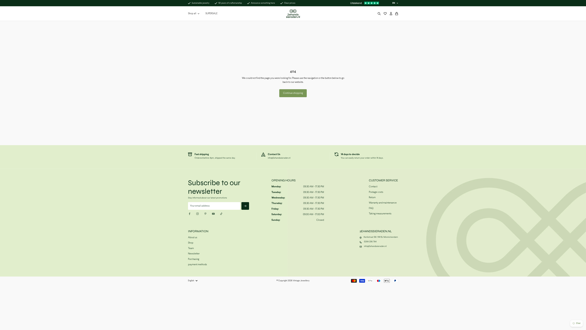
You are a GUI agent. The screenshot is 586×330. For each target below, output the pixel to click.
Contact (373, 186)
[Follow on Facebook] (189, 213)
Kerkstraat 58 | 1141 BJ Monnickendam (381, 237)
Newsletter (194, 254)
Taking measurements (380, 214)
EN (393, 3)
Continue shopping (293, 93)
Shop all (192, 13)
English (191, 281)
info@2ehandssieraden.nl (279, 158)
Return (372, 197)
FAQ (371, 208)
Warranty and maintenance (383, 203)
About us (192, 237)
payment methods (197, 264)
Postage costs (376, 192)
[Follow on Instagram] (197, 213)
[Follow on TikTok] (221, 213)
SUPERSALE (211, 13)
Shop (190, 243)
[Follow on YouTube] (213, 213)
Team (191, 248)
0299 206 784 (370, 242)
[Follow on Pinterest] (205, 213)
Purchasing (193, 259)
